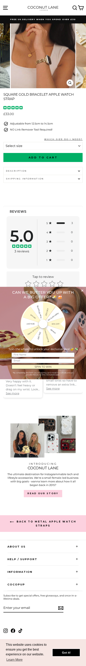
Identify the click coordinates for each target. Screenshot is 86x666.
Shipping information (25, 178)
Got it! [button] (66, 652)
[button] (59, 223)
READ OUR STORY (42, 493)
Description (16, 171)
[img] (13, 108)
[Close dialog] (82, 290)
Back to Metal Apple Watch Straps (45, 523)
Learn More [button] (14, 659)
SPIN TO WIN (43, 366)
